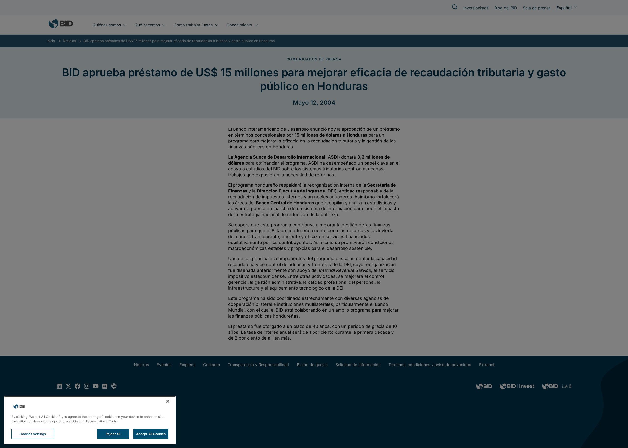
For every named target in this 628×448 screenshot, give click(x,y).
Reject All (113, 434)
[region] (90, 420)
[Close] (167, 401)
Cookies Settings (32, 434)
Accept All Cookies (151, 434)
